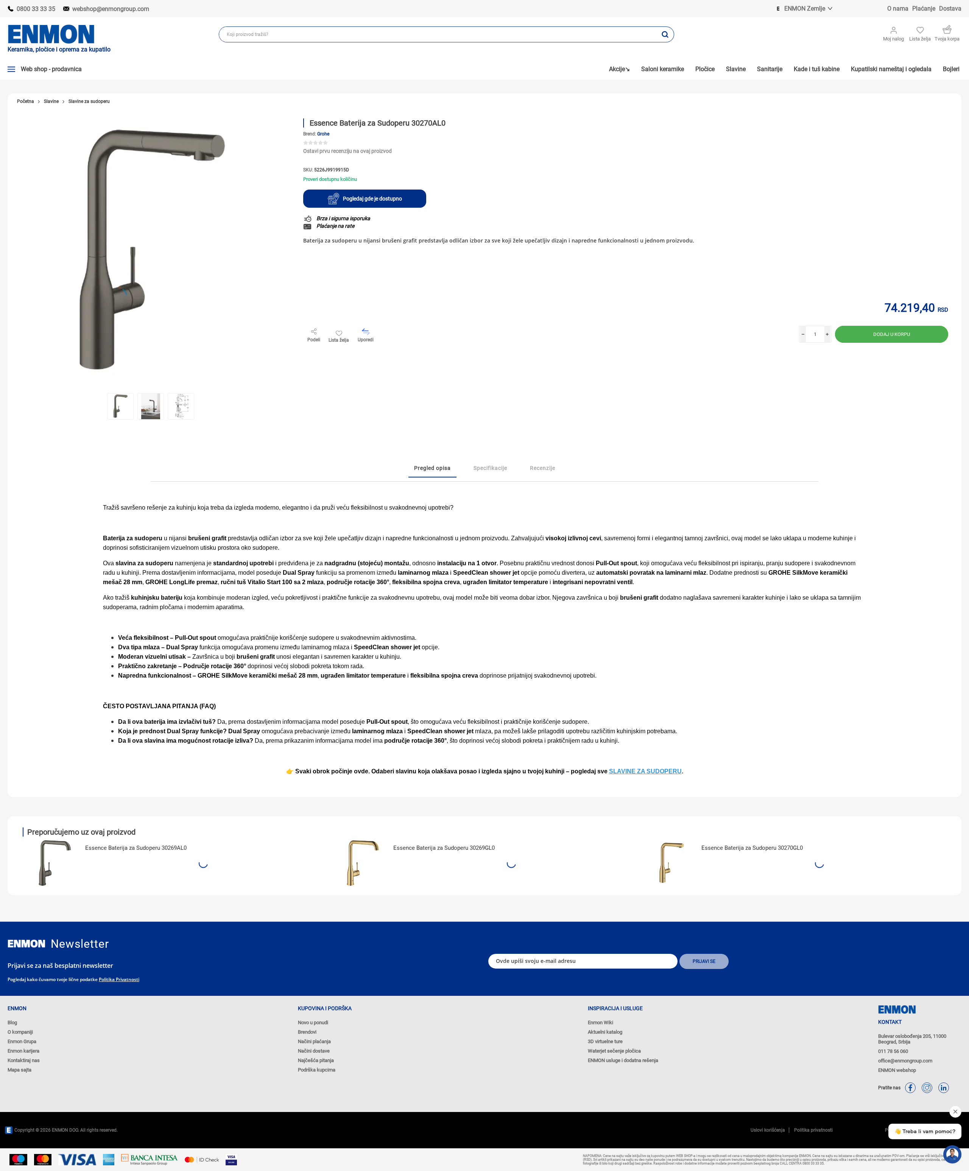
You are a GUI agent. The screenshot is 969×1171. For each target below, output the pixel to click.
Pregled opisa (432, 468)
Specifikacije (490, 468)
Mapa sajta (19, 1070)
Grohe (323, 134)
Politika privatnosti (119, 979)
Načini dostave (314, 1051)
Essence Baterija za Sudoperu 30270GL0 (752, 847)
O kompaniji (20, 1032)
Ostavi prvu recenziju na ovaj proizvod (347, 151)
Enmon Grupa (22, 1041)
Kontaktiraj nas (24, 1060)
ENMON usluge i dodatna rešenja (623, 1060)
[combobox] (437, 34)
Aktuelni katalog (605, 1032)
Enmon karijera (23, 1051)
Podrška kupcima (316, 1070)
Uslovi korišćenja (768, 1130)
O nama (897, 8)
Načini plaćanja (314, 1041)
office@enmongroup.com (905, 1061)
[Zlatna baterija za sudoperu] (363, 863)
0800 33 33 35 (36, 8)
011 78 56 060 (893, 1051)
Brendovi (307, 1032)
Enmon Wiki (600, 1022)
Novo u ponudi (313, 1022)
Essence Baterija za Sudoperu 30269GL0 (444, 847)
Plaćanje (923, 8)
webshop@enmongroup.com (110, 8)
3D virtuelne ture (605, 1041)
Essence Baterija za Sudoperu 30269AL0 (136, 847)
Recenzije (542, 468)
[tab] (432, 468)
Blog (12, 1022)
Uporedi (366, 339)
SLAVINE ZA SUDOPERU (645, 771)
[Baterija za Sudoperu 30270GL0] (671, 863)
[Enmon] (26, 943)
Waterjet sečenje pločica (614, 1051)
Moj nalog (893, 39)
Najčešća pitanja (316, 1060)
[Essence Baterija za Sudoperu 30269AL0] (55, 863)
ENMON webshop (897, 1070)
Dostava (950, 8)
